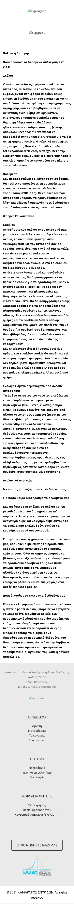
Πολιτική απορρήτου (37, 810)
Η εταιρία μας (37, 730)
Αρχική (37, 726)
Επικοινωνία (37, 740)
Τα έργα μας (37, 735)
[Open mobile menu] (37, 41)
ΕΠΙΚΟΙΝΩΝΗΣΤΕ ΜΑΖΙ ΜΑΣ (37, 845)
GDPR (54, 814)
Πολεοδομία (37, 767)
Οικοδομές (37, 777)
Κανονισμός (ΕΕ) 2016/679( (32, 814)
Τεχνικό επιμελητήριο (37, 772)
